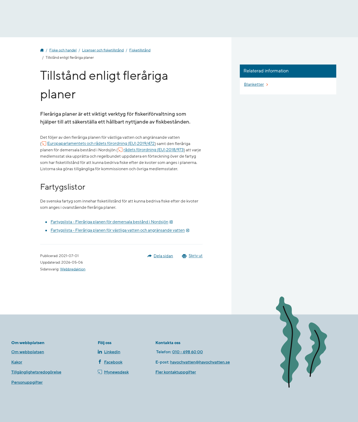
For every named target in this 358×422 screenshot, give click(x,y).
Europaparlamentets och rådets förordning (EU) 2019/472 (101, 143)
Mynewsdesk (116, 372)
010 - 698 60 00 (187, 352)
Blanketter (254, 84)
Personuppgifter (27, 382)
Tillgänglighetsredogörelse (36, 372)
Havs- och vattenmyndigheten (42, 50)
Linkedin (112, 352)
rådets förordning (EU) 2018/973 (153, 150)
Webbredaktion (72, 269)
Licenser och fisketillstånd (103, 50)
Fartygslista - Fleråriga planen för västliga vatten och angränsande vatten (120, 230)
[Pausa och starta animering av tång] (309, 343)
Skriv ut (196, 256)
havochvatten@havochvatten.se (200, 362)
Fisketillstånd (139, 50)
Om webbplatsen (27, 352)
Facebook (113, 362)
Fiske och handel (63, 50)
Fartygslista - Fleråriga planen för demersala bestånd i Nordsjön (112, 222)
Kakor (16, 362)
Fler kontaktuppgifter (175, 372)
